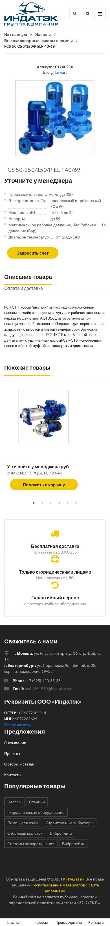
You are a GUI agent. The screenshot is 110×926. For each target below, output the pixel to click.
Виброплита (61, 833)
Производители (69, 922)
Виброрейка (73, 843)
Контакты (12, 774)
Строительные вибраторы (69, 822)
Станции (37, 801)
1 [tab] (34, 503)
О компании (15, 742)
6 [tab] (76, 503)
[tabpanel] (55, 443)
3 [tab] (51, 503)
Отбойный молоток (24, 833)
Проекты (12, 753)
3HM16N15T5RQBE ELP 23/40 (34, 472)
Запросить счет (33, 252)
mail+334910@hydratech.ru (49, 688)
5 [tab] (68, 503)
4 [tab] (59, 503)
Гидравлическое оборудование (36, 812)
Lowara (61, 72)
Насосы (43, 34)
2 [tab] (42, 503)
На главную (15, 34)
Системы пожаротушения (30, 843)
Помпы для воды (22, 822)
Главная (14, 922)
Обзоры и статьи (19, 764)
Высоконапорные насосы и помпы (38, 40)
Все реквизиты (17, 724)
